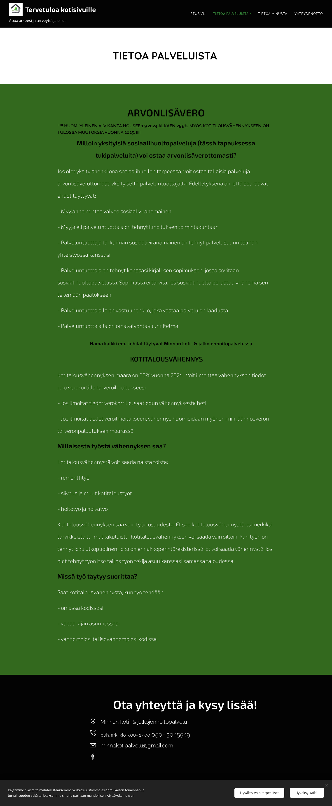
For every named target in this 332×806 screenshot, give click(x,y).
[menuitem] (199, 13)
